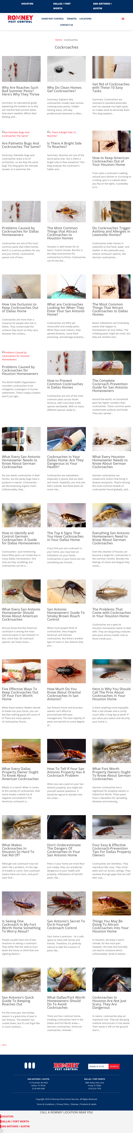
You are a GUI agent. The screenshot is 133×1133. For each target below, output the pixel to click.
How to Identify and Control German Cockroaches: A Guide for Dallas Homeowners (21, 538)
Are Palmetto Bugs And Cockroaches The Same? (21, 145)
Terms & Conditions (45, 1104)
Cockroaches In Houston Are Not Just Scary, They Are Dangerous (109, 1002)
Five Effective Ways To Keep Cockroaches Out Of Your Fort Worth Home (20, 694)
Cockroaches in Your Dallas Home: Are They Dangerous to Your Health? (65, 461)
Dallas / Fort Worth (15, 1121)
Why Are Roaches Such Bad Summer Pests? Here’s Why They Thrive (20, 91)
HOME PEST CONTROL (53, 18)
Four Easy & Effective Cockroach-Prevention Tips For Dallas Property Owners (111, 850)
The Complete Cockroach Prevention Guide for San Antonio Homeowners (110, 385)
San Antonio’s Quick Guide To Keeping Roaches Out (18, 1000)
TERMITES (72, 18)
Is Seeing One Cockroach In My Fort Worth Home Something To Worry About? (21, 926)
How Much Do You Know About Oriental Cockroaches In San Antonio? (64, 694)
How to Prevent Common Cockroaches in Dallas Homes (65, 384)
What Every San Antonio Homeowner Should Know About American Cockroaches (21, 614)
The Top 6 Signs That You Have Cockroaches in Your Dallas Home (65, 536)
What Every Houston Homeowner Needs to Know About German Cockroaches (110, 461)
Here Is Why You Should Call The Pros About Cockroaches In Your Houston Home (111, 694)
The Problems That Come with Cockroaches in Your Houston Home (111, 612)
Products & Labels (88, 1104)
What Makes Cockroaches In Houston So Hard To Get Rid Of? (18, 850)
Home (58, 39)
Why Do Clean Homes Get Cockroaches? (64, 89)
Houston (7, 1116)
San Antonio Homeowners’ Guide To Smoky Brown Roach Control (66, 614)
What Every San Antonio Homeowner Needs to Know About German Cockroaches (21, 461)
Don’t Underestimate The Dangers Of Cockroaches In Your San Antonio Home (64, 850)
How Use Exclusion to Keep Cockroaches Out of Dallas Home (20, 307)
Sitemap (74, 1104)
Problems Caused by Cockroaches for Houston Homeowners (20, 370)
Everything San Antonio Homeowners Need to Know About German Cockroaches (110, 538)
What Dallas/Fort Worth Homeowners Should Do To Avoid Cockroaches (66, 1002)
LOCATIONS (85, 18)
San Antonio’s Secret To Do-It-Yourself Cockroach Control (66, 924)
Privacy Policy (62, 1104)
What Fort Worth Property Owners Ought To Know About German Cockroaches (111, 773)
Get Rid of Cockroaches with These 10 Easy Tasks (111, 87)
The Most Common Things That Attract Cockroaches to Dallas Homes (110, 309)
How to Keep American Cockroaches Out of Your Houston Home (110, 161)
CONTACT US (66, 25)
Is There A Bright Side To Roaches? (64, 145)
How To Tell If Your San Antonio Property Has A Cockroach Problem (66, 772)
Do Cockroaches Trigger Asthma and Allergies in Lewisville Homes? (111, 231)
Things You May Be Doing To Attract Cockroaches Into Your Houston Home (110, 926)
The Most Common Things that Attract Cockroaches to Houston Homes (62, 233)
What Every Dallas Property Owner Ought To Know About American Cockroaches (20, 773)
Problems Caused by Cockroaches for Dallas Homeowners (20, 231)
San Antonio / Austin (15, 1126)
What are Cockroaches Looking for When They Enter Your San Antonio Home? (66, 309)
